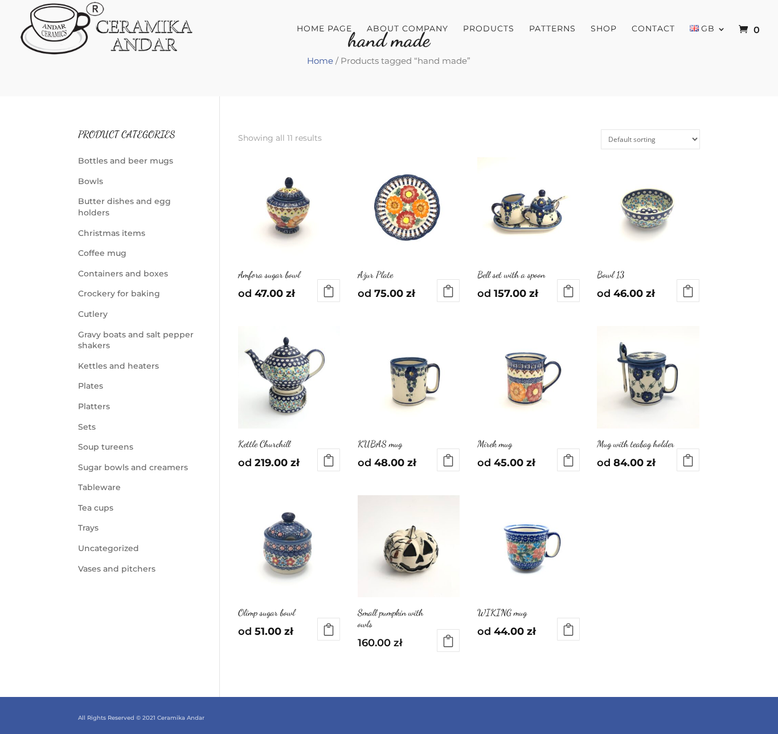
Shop (604, 29)
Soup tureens (105, 447)
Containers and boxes (123, 273)
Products (488, 29)
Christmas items (111, 233)
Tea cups (95, 508)
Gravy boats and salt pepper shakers (136, 340)
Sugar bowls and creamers (133, 467)
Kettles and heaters (118, 366)
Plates (90, 386)
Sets (87, 427)
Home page (324, 29)
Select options (328, 290)
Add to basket (448, 640)
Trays (88, 528)
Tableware (99, 487)
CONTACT (653, 29)
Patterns (552, 29)
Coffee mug (102, 253)
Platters (94, 406)
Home (320, 60)
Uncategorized (108, 548)
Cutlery (93, 314)
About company (407, 29)
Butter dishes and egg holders (124, 207)
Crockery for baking (119, 293)
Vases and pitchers (116, 569)
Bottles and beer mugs (125, 161)
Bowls (90, 181)
